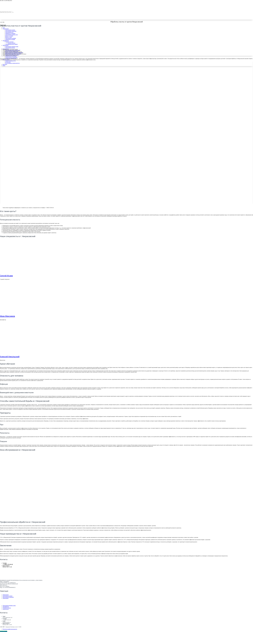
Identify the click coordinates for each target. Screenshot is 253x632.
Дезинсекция (5, 28)
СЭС (4, 27)
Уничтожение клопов (7, 595)
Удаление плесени (7, 607)
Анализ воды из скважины (11, 57)
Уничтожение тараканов (8, 597)
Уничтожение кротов (10, 47)
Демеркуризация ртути (10, 60)
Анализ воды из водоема (10, 56)
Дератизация (5, 598)
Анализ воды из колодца (10, 58)
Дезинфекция (6, 606)
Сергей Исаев (6, 275)
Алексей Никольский (9, 356)
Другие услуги (6, 59)
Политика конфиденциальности (10, 629)
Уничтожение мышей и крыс (9, 605)
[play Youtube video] (126, 132)
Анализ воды (6, 609)
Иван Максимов (7, 316)
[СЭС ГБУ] (15, 22)
